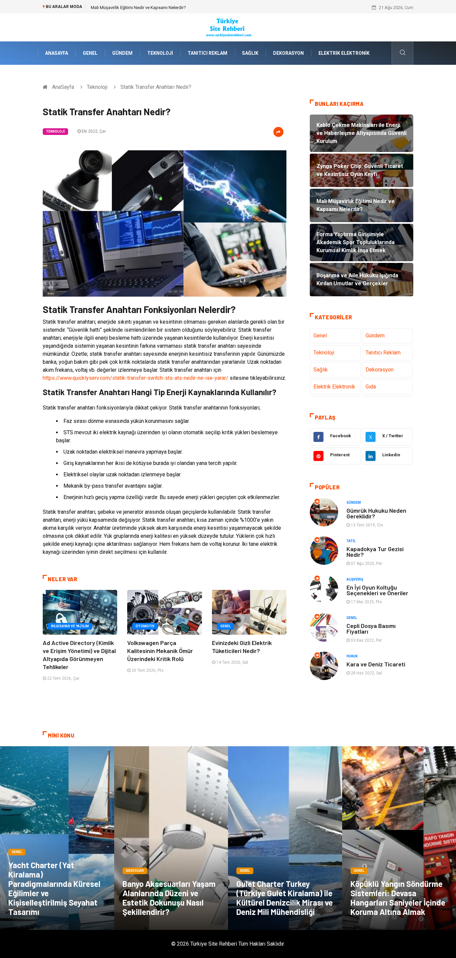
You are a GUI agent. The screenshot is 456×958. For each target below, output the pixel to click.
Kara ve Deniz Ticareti (376, 664)
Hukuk (352, 656)
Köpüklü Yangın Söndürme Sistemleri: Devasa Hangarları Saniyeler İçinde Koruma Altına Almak (398, 898)
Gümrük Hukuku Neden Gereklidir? (376, 513)
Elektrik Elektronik (344, 53)
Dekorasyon (288, 53)
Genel (90, 53)
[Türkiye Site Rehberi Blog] (228, 27)
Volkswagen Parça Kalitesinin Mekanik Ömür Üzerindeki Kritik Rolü (160, 650)
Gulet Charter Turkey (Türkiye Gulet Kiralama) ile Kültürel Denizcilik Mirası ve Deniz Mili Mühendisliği (284, 898)
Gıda (371, 386)
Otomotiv (145, 626)
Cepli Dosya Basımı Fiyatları (371, 628)
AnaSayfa (56, 53)
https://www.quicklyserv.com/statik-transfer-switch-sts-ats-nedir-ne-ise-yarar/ (135, 378)
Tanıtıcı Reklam (207, 53)
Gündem (122, 53)
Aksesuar (135, 870)
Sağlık (250, 53)
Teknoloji (160, 53)
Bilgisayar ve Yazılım (70, 626)
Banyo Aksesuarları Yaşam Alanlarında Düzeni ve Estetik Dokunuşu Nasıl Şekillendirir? (169, 898)
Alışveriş (355, 579)
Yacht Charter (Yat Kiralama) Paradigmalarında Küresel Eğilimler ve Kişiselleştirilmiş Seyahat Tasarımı (54, 888)
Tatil (351, 541)
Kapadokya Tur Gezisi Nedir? (375, 551)
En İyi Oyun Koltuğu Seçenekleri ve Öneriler (377, 590)
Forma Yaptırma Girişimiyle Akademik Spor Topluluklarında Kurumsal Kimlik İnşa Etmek (174, 7)
